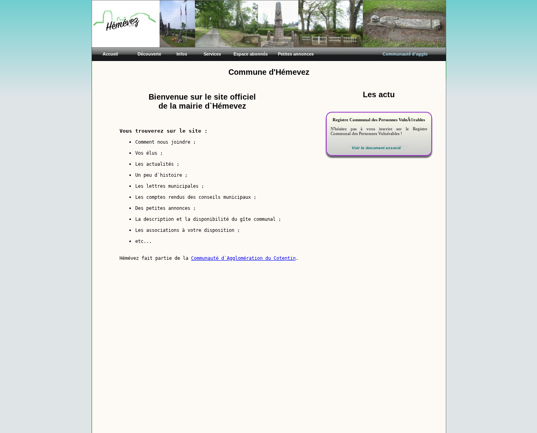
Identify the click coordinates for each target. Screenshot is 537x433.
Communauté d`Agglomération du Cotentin (243, 258)
